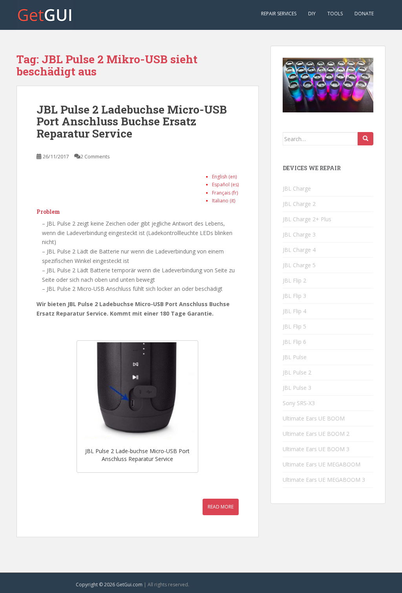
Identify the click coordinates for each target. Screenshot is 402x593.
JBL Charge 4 (299, 249)
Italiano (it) (223, 200)
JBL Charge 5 (299, 265)
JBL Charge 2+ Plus (307, 219)
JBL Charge (297, 188)
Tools (335, 13)
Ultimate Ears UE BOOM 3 (316, 449)
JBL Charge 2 (299, 203)
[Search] (365, 138)
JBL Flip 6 (294, 341)
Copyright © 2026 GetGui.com (109, 584)
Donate (364, 13)
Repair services (278, 13)
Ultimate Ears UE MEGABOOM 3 (324, 479)
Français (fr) (225, 192)
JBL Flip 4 (294, 311)
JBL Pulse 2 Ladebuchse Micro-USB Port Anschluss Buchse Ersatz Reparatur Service (132, 121)
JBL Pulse (295, 357)
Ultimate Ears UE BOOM (314, 418)
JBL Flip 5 (294, 326)
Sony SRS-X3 (299, 403)
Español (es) (225, 184)
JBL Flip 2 (294, 280)
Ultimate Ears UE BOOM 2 (316, 433)
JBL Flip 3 (294, 295)
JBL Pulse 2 (297, 372)
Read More (221, 506)
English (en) (224, 176)
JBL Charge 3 (299, 234)
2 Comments (95, 156)
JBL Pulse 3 (297, 387)
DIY (312, 13)
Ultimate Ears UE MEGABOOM (321, 464)
